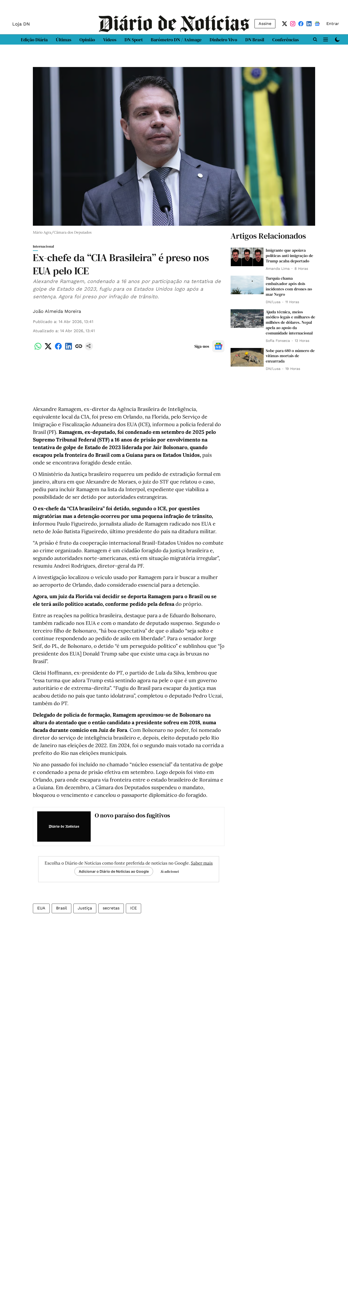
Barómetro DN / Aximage (176, 39)
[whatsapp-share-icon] (38, 348)
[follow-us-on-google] (218, 346)
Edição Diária (34, 39)
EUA (41, 908)
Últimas (63, 39)
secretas (111, 908)
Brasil (61, 908)
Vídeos (109, 39)
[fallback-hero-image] (247, 257)
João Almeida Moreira (57, 311)
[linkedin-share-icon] (68, 348)
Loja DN (21, 23)
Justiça (85, 908)
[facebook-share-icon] (58, 348)
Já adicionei (169, 871)
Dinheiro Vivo (223, 39)
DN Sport (134, 39)
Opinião (87, 39)
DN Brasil (254, 39)
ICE (133, 908)
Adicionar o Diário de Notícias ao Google (114, 871)
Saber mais (202, 863)
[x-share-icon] (48, 348)
